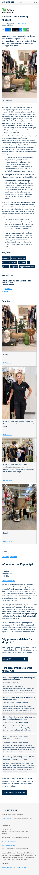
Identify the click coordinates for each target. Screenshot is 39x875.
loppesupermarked (27, 266)
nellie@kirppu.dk (8, 291)
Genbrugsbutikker (18, 258)
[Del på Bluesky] (20, 30)
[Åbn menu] (21, 2)
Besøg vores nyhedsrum (14, 792)
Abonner (7, 659)
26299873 (8, 289)
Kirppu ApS (22, 23)
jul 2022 (5, 266)
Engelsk (9, 867)
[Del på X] (13, 30)
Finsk (24, 867)
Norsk (14, 867)
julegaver (14, 266)
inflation (22, 262)
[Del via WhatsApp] (24, 30)
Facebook (11, 842)
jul (29, 262)
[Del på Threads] (17, 30)
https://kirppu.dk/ (8, 581)
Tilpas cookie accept (8, 845)
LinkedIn (4, 842)
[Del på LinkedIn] (9, 30)
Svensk (19, 867)
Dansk (4, 867)
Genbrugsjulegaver (9, 262)
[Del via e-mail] (27, 30)
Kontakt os (5, 819)
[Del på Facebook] (6, 30)
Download (7, 363)
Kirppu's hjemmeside (9, 556)
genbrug (5, 258)
